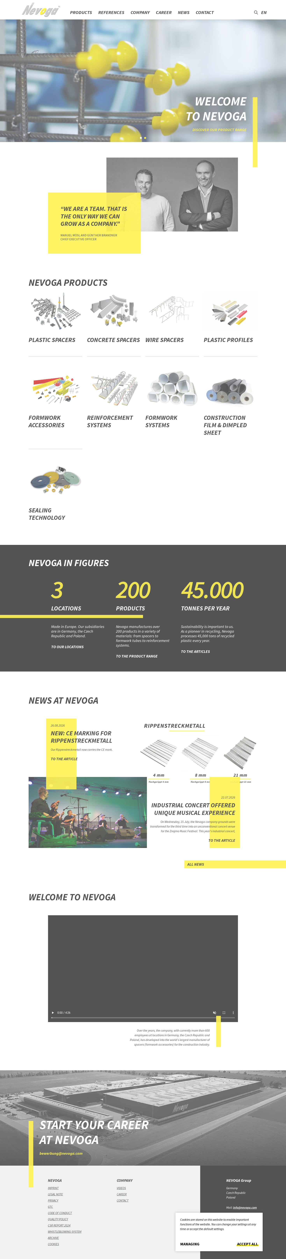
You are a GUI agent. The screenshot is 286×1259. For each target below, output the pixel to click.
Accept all (247, 1244)
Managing (189, 1244)
